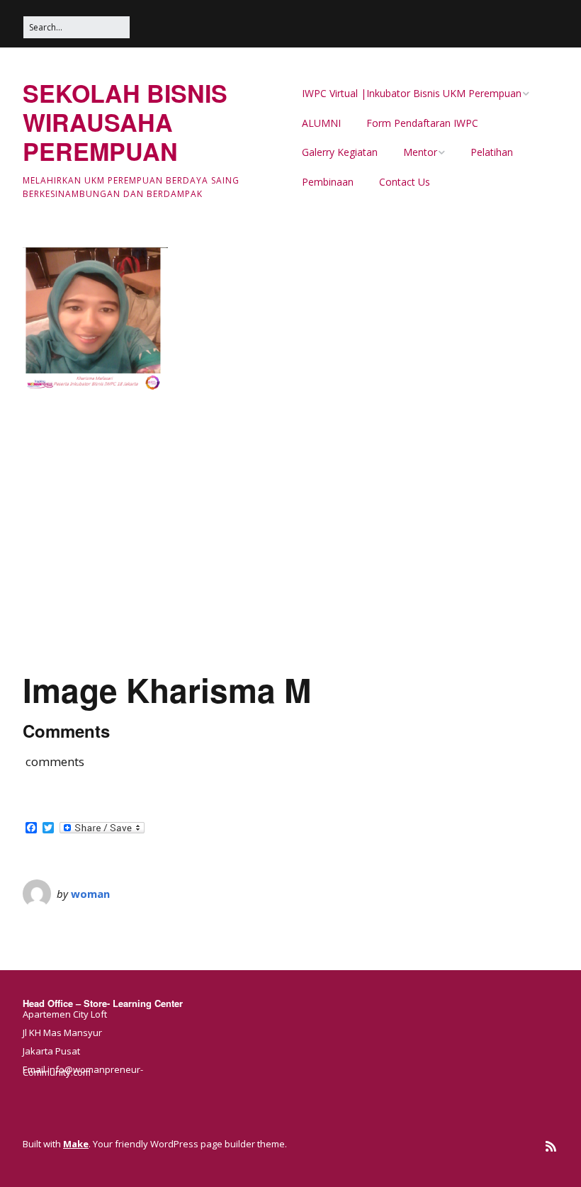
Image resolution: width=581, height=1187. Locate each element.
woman (90, 894)
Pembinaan (328, 182)
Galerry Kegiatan (340, 152)
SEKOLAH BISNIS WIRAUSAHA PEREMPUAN (125, 122)
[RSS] (550, 1146)
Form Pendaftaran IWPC (422, 123)
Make (76, 1143)
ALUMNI (321, 123)
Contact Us (404, 182)
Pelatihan (491, 152)
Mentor (420, 152)
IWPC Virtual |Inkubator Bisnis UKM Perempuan (411, 93)
